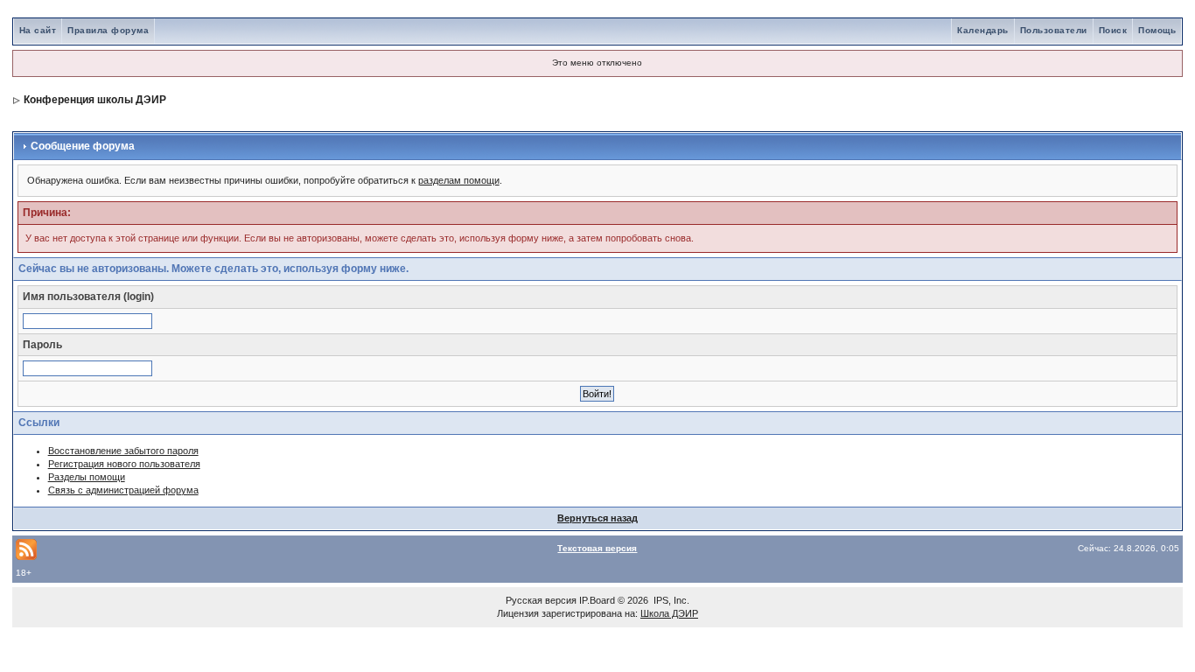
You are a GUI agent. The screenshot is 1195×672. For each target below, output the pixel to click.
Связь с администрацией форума (123, 490)
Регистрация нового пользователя (124, 463)
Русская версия (541, 600)
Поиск (1113, 30)
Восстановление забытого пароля (123, 450)
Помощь (1157, 30)
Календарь (983, 30)
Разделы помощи (86, 477)
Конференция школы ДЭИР (95, 100)
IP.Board (597, 600)
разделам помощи (459, 180)
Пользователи (1053, 30)
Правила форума (108, 30)
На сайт (38, 30)
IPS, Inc (670, 600)
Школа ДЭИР (669, 613)
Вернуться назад (597, 518)
